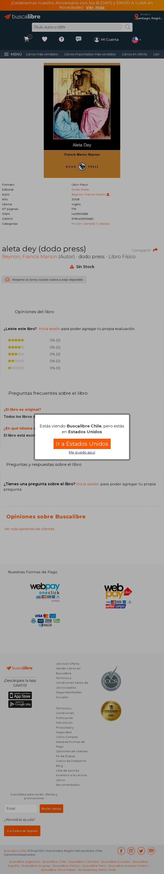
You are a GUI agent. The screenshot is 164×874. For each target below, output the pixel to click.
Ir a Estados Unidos (82, 443)
